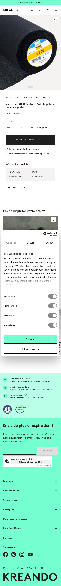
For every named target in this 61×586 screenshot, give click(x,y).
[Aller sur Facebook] (5, 554)
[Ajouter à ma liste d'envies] (55, 19)
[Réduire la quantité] (8, 127)
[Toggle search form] (32, 10)
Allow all (30, 339)
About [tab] (49, 242)
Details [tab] (30, 242)
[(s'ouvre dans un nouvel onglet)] (7, 409)
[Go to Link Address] (30, 2)
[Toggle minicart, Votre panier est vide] (48, 10)
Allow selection (30, 349)
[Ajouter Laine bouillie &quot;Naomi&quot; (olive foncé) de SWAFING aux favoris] (53, 219)
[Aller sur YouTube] (30, 554)
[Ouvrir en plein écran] (30, 52)
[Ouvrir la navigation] (55, 10)
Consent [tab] (11, 242)
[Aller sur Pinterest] (13, 554)
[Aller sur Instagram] (21, 554)
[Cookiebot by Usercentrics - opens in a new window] (43, 234)
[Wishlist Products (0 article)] (40, 10)
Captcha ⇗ (44, 465)
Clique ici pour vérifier (31, 462)
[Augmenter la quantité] (32, 127)
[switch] (52, 305)
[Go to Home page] (10, 10)
